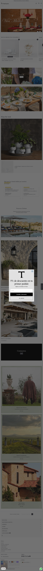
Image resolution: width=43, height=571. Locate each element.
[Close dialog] (32, 271)
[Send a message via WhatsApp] (40, 568)
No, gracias (21, 298)
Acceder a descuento (21, 294)
